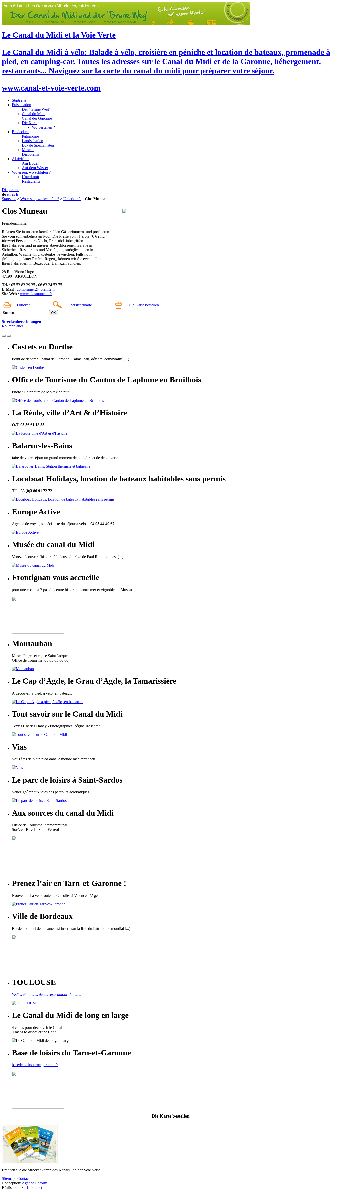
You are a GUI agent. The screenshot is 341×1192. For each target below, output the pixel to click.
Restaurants (31, 181)
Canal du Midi (33, 114)
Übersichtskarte (79, 305)
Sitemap (8, 1178)
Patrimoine (30, 136)
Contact (23, 1178)
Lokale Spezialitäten (38, 145)
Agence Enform (34, 1183)
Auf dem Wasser (35, 168)
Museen (28, 150)
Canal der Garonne (37, 118)
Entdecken (20, 132)
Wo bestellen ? (43, 127)
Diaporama (30, 154)
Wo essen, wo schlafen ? (31, 172)
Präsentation (21, 105)
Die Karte (29, 123)
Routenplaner (12, 326)
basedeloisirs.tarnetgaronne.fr (35, 1065)
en (9, 194)
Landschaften (32, 141)
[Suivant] (9, 336)
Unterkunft (30, 177)
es (13, 194)
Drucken (24, 305)
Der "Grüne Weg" (36, 109)
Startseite (19, 100)
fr (17, 194)
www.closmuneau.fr (36, 294)
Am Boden (30, 163)
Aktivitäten (20, 159)
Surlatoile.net (31, 1188)
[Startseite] (126, 24)
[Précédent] (4, 336)
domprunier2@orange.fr (36, 289)
